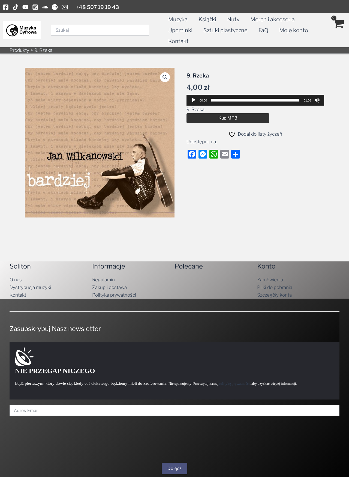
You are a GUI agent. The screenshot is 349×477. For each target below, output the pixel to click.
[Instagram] (35, 7)
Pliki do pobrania (274, 287)
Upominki (180, 30)
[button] (165, 77)
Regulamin (103, 279)
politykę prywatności (234, 383)
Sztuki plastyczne (225, 30)
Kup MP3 (227, 118)
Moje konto (293, 30)
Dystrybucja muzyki (30, 287)
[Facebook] (6, 7)
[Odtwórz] (193, 100)
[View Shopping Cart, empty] (338, 30)
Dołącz (174, 468)
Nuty (233, 19)
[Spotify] (55, 7)
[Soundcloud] (45, 7)
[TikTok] (16, 7)
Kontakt (178, 41)
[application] (255, 100)
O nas (16, 279)
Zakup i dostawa (109, 287)
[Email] (65, 7)
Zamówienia (270, 279)
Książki (207, 19)
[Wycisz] (317, 100)
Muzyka (178, 19)
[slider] (255, 100)
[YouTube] (25, 7)
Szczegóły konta (274, 295)
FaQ (263, 30)
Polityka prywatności (114, 295)
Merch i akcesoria (272, 19)
